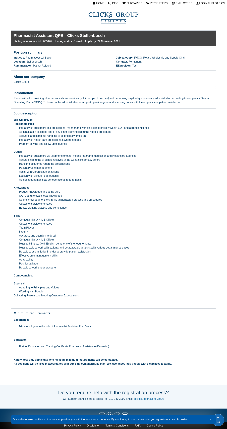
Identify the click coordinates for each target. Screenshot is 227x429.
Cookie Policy (155, 425)
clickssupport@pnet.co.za (149, 398)
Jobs (114, 3)
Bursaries (134, 3)
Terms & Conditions (117, 425)
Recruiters (158, 3)
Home (100, 3)
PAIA (138, 425)
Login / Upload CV (212, 3)
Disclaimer (93, 425)
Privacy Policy (72, 425)
